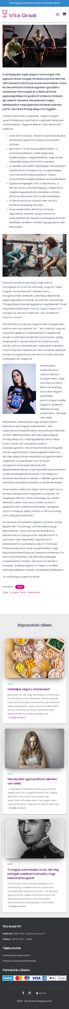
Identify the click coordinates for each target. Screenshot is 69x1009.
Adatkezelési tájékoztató (16, 955)
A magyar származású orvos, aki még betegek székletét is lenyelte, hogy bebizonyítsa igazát (33, 874)
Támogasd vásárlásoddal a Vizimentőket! (34, 3)
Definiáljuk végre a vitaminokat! (29, 689)
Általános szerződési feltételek (19, 961)
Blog (20, 587)
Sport (23, 592)
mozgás (14, 592)
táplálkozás (34, 592)
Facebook (23, 993)
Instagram (30, 993)
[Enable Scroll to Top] (62, 1002)
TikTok (42, 993)
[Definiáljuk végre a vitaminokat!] (34, 658)
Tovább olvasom (17, 717)
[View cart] (64, 14)
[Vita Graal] (21, 13)
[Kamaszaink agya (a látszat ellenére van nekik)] (34, 748)
